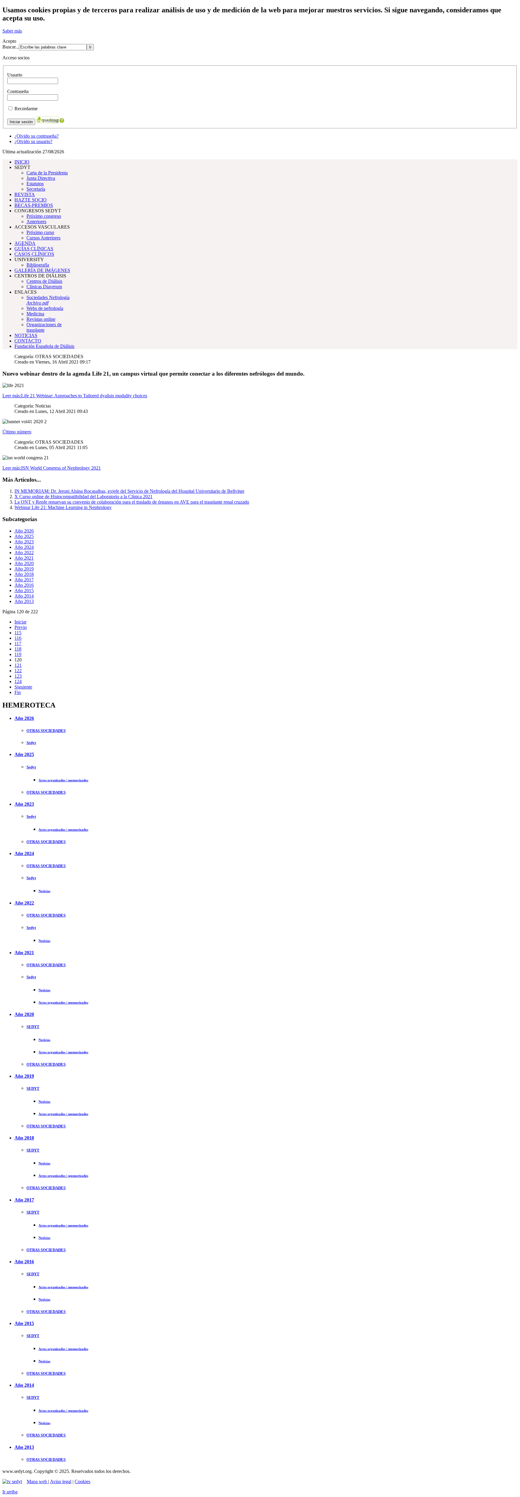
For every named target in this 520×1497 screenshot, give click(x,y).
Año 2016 (24, 585)
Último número (16, 431)
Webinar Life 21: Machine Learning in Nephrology (63, 507)
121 (18, 665)
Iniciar (20, 621)
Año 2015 (24, 590)
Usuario (14, 74)
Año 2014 (24, 595)
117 (17, 643)
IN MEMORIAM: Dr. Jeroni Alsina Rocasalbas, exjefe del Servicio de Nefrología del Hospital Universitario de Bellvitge (129, 491)
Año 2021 (24, 558)
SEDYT (32, 1026)
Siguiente (23, 686)
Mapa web (37, 1481)
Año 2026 (24, 530)
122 (18, 670)
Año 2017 (24, 579)
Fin (17, 692)
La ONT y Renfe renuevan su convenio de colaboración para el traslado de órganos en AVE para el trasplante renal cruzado (131, 502)
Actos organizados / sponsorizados (63, 780)
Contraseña (18, 91)
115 (17, 632)
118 (17, 649)
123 (18, 676)
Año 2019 (24, 568)
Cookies (82, 1481)
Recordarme (26, 108)
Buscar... (10, 46)
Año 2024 (24, 547)
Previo (20, 627)
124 (18, 681)
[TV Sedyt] (12, 1481)
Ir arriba (9, 1491)
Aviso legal (60, 1481)
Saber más (12, 30)
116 (17, 638)
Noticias (44, 891)
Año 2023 (24, 541)
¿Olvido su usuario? (33, 141)
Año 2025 (24, 536)
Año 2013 (24, 601)
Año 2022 (24, 552)
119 (17, 654)
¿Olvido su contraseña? (36, 136)
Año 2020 (24, 563)
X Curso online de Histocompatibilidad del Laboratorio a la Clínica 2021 (83, 496)
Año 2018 (24, 574)
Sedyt (31, 742)
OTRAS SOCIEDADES (46, 730)
